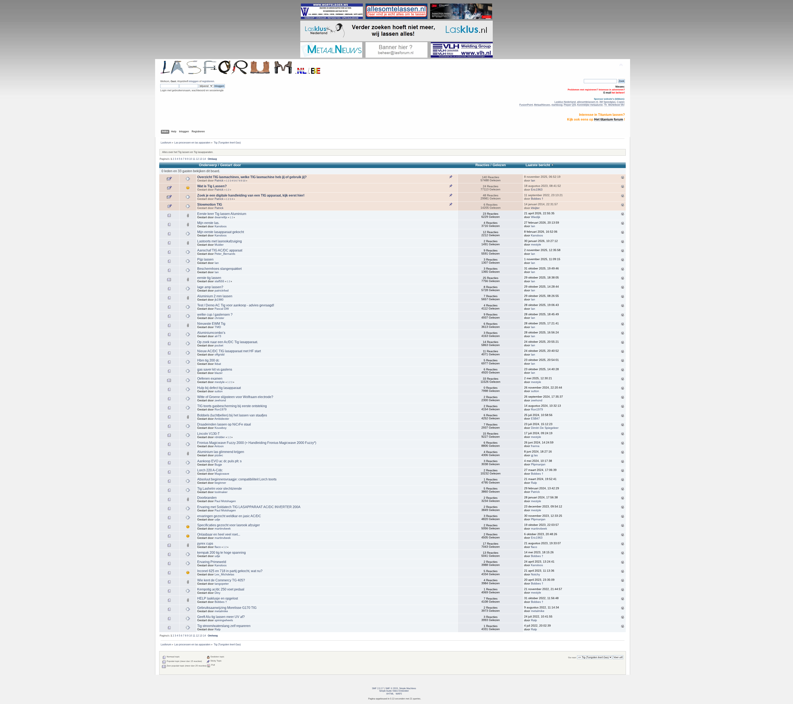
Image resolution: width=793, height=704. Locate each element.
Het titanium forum (608, 119)
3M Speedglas (607, 102)
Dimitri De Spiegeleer (545, 427)
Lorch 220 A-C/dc (210, 470)
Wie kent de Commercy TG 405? (221, 580)
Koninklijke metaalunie (590, 104)
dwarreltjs (221, 217)
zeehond (220, 400)
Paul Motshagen (225, 501)
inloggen (194, 81)
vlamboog (557, 104)
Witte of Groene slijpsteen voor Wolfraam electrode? (235, 397)
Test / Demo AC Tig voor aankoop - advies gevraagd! (235, 305)
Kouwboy (221, 427)
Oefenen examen (209, 378)
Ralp (534, 482)
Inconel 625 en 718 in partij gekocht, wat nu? (229, 571)
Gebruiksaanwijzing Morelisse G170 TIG (226, 607)
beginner (220, 482)
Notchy (535, 574)
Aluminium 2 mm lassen (214, 296)
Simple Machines (407, 688)
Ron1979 (221, 409)
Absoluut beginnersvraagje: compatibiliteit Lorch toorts (237, 479)
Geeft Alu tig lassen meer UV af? (221, 617)
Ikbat (218, 363)
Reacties (482, 165)
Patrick (219, 180)
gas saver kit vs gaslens (214, 369)
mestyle (536, 244)
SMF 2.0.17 (377, 688)
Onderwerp (208, 165)
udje (217, 519)
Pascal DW (222, 308)
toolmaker (221, 492)
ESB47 (535, 418)
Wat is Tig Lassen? (212, 186)
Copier (620, 102)
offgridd (219, 354)
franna (535, 446)
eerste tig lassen (209, 278)
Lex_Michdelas (224, 574)
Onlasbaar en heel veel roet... (218, 534)
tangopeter (222, 583)
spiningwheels (224, 620)
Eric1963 (537, 189)
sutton (219, 391)
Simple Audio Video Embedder (394, 691)
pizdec (219, 455)
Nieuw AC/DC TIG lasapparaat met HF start (229, 351)
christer (219, 318)
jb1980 (219, 299)
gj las (534, 455)
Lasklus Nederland (565, 102)
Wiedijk (535, 217)
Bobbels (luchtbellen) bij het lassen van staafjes (232, 415)
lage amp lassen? (210, 287)
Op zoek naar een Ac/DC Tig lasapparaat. (227, 342)
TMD (218, 327)
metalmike (221, 611)
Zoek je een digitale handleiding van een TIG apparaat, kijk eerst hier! (250, 195)
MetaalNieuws (542, 104)
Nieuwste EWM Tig (211, 323)
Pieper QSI (570, 104)
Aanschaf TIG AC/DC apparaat (219, 250)
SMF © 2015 (391, 688)
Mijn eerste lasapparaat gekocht (220, 232)
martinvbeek (223, 528)
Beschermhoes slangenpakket (219, 268)
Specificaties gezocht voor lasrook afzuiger (228, 525)
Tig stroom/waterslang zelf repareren (223, 626)
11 (194, 159)
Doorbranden (207, 497)
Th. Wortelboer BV (614, 104)
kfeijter (535, 208)
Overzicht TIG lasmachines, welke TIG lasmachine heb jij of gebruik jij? (252, 177)
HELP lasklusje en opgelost (217, 598)
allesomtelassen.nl (587, 102)
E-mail (607, 92)
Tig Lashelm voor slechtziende (219, 488)
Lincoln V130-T (208, 433)
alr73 (218, 336)
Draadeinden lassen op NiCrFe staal (224, 424)
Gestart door (230, 165)
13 (200, 159)
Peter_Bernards (225, 253)
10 (190, 159)
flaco (218, 547)
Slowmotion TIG (209, 204)
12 (197, 159)
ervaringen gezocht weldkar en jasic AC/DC (229, 516)
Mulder (219, 244)
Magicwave (222, 473)
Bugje (218, 464)
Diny (217, 592)
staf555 (219, 281)
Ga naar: (572, 657)
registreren (208, 81)
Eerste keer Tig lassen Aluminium (221, 214)
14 (204, 159)
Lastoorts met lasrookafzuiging (219, 241)
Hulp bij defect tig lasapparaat (219, 388)
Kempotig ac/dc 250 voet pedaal (220, 589)
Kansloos (221, 226)
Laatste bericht (538, 165)
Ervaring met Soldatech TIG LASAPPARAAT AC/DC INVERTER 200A (248, 507)
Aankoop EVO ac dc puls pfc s (219, 461)
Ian (533, 180)
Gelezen (499, 165)
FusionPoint (526, 104)
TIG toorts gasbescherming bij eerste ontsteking (232, 406)
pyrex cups (205, 543)
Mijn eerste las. (208, 223)
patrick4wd (222, 290)
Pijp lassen (205, 259)
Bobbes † (537, 198)
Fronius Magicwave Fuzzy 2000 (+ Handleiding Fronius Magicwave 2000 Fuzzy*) (256, 442)
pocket (219, 345)
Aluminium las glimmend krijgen (220, 452)
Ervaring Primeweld (211, 562)
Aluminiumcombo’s (211, 332)
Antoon (219, 446)
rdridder (220, 437)
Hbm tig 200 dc (208, 360)
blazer (219, 373)
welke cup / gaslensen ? (215, 314)
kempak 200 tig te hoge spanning (221, 552)
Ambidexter (221, 418)
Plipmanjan (538, 464)
